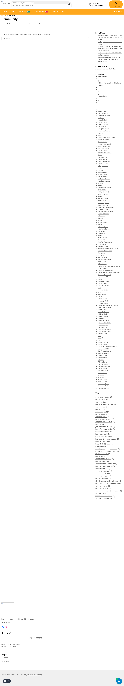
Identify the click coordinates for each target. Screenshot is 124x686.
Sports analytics (103, 325)
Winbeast (101, 377)
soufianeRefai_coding (34, 675)
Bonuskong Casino (104, 131)
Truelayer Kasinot (103, 353)
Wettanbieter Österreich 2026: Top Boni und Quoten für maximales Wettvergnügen (109, 59)
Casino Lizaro (102, 142)
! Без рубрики (102, 76)
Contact (6, 661)
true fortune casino (103, 474)
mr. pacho (115, 449)
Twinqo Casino (102, 355)
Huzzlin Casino (102, 201)
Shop (13, 11)
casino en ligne (102, 402)
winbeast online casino (105, 498)
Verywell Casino (103, 364)
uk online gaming (103, 481)
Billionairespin (102, 126)
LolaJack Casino (103, 227)
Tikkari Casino (102, 344)
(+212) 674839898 (35, 638)
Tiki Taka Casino (103, 342)
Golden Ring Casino (104, 192)
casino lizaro (101, 407)
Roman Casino (102, 299)
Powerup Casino (103, 290)
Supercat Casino (103, 334)
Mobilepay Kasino (103, 246)
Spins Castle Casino (104, 323)
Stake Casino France (104, 329)
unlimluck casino (102, 486)
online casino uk (102, 469)
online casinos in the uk (105, 466)
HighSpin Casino (103, 198)
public (99, 292)
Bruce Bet (101, 133)
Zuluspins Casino (103, 388)
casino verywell (102, 412)
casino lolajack (102, 409)
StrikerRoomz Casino (105, 331)
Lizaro (100, 220)
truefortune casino (103, 471)
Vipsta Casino (102, 368)
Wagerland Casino (103, 371)
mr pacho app (112, 451)
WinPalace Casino (103, 384)
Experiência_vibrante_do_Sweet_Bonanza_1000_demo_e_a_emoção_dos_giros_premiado (110, 48)
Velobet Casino (103, 362)
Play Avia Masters (103, 286)
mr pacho (100, 451)
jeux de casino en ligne (105, 427)
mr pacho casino (102, 454)
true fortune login (103, 476)
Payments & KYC (103, 277)
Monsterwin (101, 253)
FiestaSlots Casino (104, 179)
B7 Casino (101, 118)
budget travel (101, 399)
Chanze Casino (103, 150)
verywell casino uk (103, 491)
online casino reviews (104, 459)
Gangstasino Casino (104, 188)
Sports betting (102, 327)
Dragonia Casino (103, 164)
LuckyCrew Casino (104, 229)
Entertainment (102, 172)
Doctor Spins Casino (104, 161)
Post (99, 288)
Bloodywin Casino (103, 129)
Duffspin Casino (103, 166)
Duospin (100, 168)
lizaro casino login (103, 432)
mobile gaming (102, 449)
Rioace (100, 297)
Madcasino (101, 233)
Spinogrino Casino (104, 320)
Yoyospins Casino (103, 386)
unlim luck (117, 481)
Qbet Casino (102, 294)
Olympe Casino (102, 262)
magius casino (102, 446)
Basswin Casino (103, 122)
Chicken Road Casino (105, 153)
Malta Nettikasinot (103, 240)
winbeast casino (102, 493)
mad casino (112, 444)
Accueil (5, 11)
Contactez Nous (58, 11)
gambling (100, 183)
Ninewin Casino (103, 257)
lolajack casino (112, 439)
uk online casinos (103, 478)
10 (98, 81)
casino (100, 135)
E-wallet (100, 170)
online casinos (102, 461)
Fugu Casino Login (104, 181)
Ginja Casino (102, 190)
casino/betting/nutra (104, 146)
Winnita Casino (102, 381)
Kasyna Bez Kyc (103, 205)
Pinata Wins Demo (103, 281)
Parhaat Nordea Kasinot (105, 270)
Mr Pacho (101, 255)
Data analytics (102, 159)
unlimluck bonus (113, 483)
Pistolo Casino (102, 283)
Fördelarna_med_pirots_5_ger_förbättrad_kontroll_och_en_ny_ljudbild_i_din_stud (110, 37)
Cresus (100, 155)
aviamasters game (103, 397)
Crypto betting (102, 157)
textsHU (100, 338)
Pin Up (100, 279)
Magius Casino (102, 238)
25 (98, 94)
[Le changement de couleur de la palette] (7, 681)
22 (98, 92)
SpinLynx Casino (103, 316)
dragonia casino (102, 417)
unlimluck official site (104, 488)
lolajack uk (100, 444)
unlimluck (100, 483)
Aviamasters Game (104, 116)
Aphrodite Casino (103, 113)
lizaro (98, 429)
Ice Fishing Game (103, 203)
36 (98, 100)
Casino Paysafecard (104, 144)
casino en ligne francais (105, 404)
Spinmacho (101, 318)
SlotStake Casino (103, 312)
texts (99, 336)
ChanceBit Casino (103, 148)
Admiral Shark (102, 111)
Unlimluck (101, 360)
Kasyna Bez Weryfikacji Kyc (106, 207)
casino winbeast (102, 414)
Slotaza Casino (103, 310)
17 (98, 87)
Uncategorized (102, 358)
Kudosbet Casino (103, 214)
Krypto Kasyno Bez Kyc (105, 211)
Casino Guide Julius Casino (106, 137)
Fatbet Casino (102, 177)
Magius (100, 235)
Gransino (100, 196)
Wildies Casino (102, 373)
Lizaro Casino (102, 222)
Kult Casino (101, 216)
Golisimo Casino (103, 194)
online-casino (101, 456)
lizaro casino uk (102, 434)
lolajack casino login (104, 441)
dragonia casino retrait (105, 422)
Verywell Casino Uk (104, 366)
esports (99, 424)
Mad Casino (101, 231)
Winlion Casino (102, 379)
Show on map (5, 623)
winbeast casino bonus (105, 496)
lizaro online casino (103, 437)
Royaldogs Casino (103, 301)
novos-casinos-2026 (104, 259)
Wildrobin (101, 375)
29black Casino (103, 96)
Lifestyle (100, 218)
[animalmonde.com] (5, 4)
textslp (100, 340)
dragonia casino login (104, 419)
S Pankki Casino (103, 303)
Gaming (100, 185)
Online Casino (102, 264)
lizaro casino (109, 429)
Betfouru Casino (103, 124)
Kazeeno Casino (103, 209)
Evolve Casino (102, 174)
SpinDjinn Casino (103, 314)
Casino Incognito (103, 140)
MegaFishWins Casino (105, 242)
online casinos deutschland (106, 464)
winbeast (117, 491)
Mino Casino (102, 244)
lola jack (99, 439)
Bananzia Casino (103, 120)
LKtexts (100, 225)
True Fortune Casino (104, 351)
